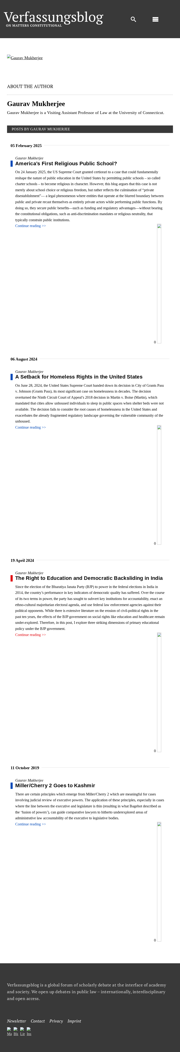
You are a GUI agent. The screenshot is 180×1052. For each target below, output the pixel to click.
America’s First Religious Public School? (66, 163)
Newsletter (16, 1021)
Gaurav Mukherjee (29, 158)
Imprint (74, 1021)
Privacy (56, 1021)
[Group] (53, 13)
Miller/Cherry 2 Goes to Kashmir (55, 785)
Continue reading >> (30, 226)
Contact (38, 1021)
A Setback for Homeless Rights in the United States (78, 377)
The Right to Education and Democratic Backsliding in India (89, 578)
